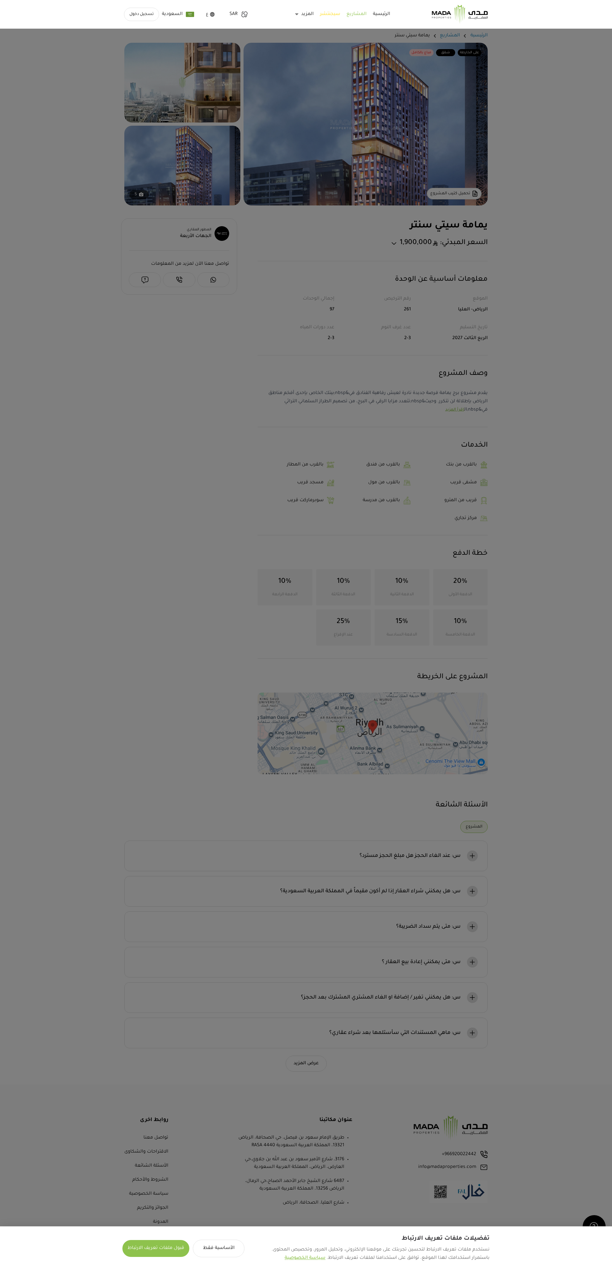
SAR (233, 14)
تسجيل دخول (141, 14)
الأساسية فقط (219, 1248)
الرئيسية (381, 14)
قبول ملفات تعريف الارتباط (155, 1248)
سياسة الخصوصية (305, 1258)
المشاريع (356, 14)
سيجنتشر (330, 14)
